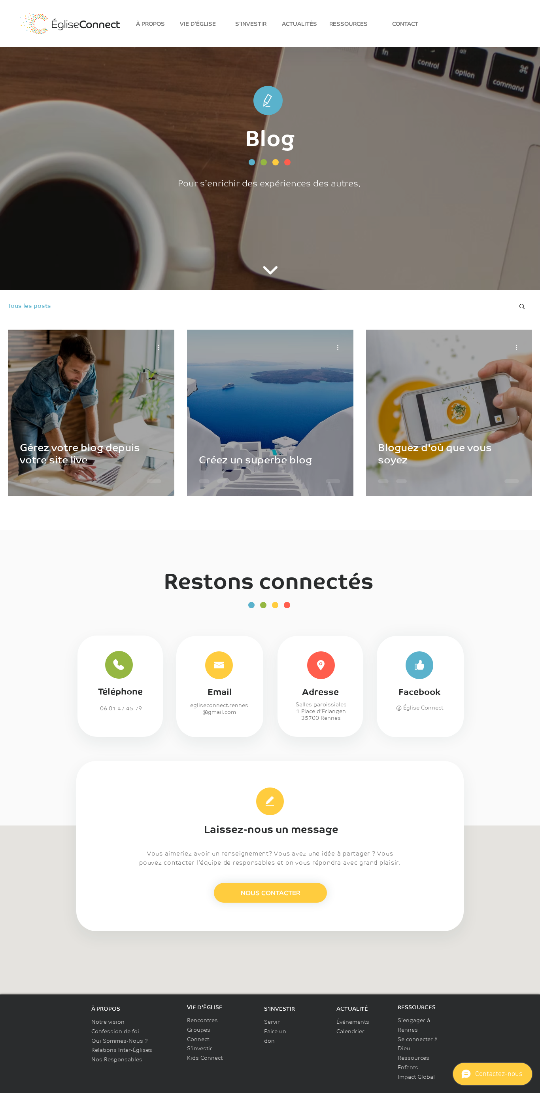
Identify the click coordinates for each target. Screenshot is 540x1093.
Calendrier (350, 1031)
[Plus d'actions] (161, 347)
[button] (522, 307)
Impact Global (416, 1077)
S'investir (199, 1048)
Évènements (352, 1022)
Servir (272, 1022)
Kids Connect (205, 1058)
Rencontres (202, 1020)
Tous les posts (29, 305)
